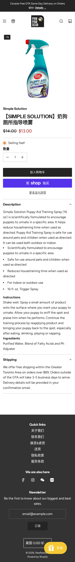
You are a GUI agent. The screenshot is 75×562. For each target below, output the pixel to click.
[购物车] (70, 21)
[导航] (4, 21)
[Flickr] (42, 480)
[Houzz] (52, 480)
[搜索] (61, 21)
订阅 (38, 526)
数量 (6, 149)
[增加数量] (22, 157)
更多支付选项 (37, 192)
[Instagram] (32, 480)
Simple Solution (15, 109)
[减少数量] (7, 157)
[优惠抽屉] (13, 21)
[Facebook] (23, 480)
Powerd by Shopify (37, 556)
